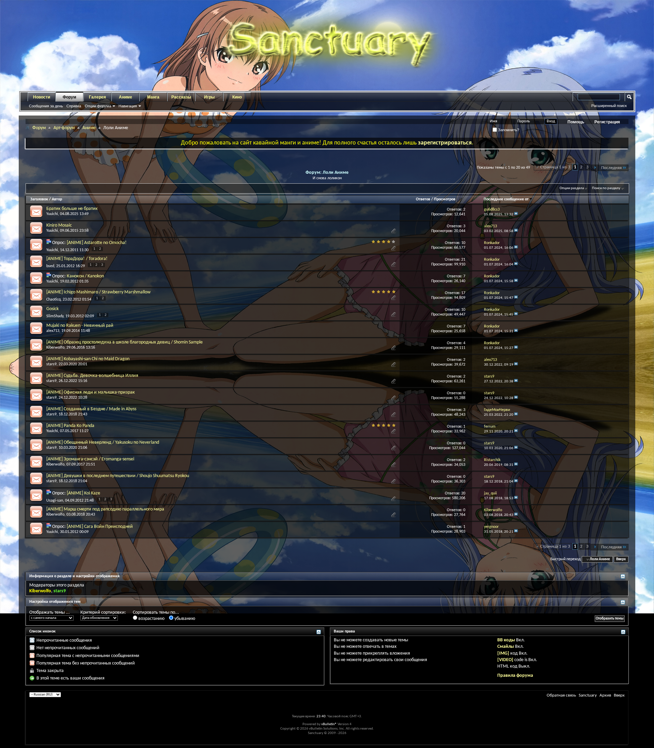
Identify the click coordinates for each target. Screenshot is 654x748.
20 (463, 493)
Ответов (423, 199)
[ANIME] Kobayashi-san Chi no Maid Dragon (87, 359)
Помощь (575, 122)
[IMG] (503, 653)
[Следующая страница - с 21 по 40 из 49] (595, 168)
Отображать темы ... (49, 612)
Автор (57, 199)
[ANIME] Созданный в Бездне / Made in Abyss (91, 409)
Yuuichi (52, 214)
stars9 (51, 364)
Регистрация (607, 122)
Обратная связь (561, 695)
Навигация (128, 106)
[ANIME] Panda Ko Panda (70, 425)
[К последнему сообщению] (516, 214)
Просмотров (444, 199)
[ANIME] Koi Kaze (83, 493)
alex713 (52, 331)
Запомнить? (508, 130)
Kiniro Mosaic (59, 225)
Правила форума (515, 675)
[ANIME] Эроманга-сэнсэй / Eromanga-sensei (90, 459)
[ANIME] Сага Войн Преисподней (100, 526)
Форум (69, 97)
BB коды (506, 640)
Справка (73, 106)
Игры (209, 97)
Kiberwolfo (55, 348)
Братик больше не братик (72, 208)
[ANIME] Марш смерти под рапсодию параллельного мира (105, 509)
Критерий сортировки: (103, 612)
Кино (237, 97)
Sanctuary (588, 695)
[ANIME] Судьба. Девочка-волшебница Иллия (92, 375)
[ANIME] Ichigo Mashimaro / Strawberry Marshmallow (98, 292)
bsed (50, 266)
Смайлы (505, 646)
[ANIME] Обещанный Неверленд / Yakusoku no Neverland (102, 442)
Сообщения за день (46, 106)
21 (463, 260)
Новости (41, 97)
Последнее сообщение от (506, 199)
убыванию (184, 618)
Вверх (621, 559)
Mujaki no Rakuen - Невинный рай (79, 325)
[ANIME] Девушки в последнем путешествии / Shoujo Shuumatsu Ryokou (117, 475)
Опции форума (98, 106)
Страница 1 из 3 (555, 167)
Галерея (97, 97)
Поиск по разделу (606, 188)
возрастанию (151, 618)
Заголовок (39, 199)
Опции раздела (572, 188)
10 (463, 243)
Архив (605, 695)
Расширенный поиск (609, 106)
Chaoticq (53, 299)
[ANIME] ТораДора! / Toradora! (77, 258)
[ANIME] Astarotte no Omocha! (97, 242)
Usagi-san (54, 501)
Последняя (611, 168)
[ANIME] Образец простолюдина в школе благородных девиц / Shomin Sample (124, 342)
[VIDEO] (505, 659)
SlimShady (54, 316)
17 (463, 293)
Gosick (52, 308)
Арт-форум (64, 128)
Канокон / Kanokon (85, 276)
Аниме (125, 97)
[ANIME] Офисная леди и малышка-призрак (90, 392)
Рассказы (181, 97)
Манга (153, 97)
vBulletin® (329, 724)
